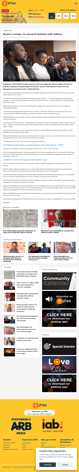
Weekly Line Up (27, 449)
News (43, 445)
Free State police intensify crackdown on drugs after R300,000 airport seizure (19, 231)
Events (24, 445)
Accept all (47, 465)
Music (24, 447)
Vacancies (6, 447)
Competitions (26, 443)
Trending (7, 267)
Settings (65, 465)
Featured (44, 443)
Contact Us (6, 445)
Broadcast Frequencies (10, 449)
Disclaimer (28, 467)
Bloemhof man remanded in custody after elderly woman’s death (57, 231)
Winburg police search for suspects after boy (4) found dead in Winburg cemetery (13, 258)
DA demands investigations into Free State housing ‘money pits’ (39, 258)
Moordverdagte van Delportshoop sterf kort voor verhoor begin (63, 258)
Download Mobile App (48, 447)
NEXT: (30, 10)
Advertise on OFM (9, 443)
